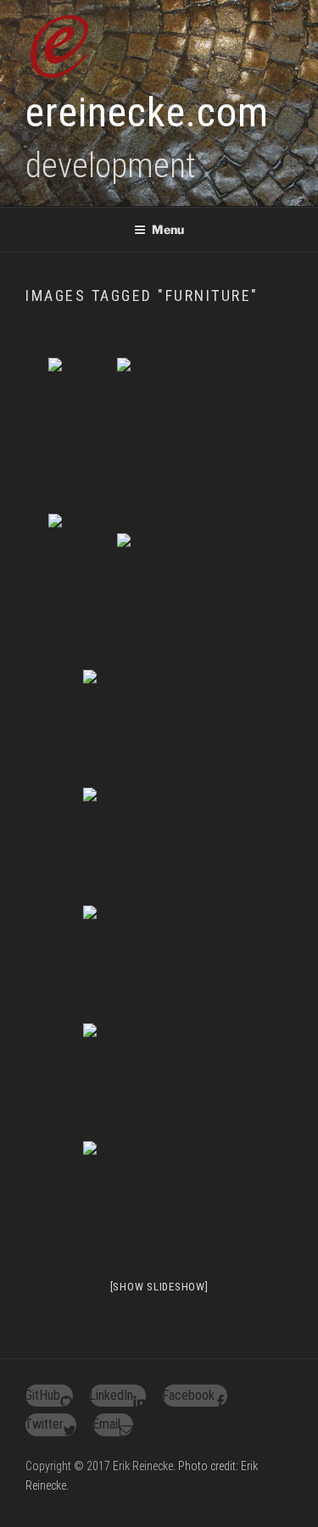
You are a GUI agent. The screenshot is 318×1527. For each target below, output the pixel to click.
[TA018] (159, 1080)
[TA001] (193, 590)
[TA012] (159, 963)
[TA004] (159, 727)
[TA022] (159, 1198)
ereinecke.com (147, 112)
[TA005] (159, 845)
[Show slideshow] (159, 1286)
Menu (168, 229)
